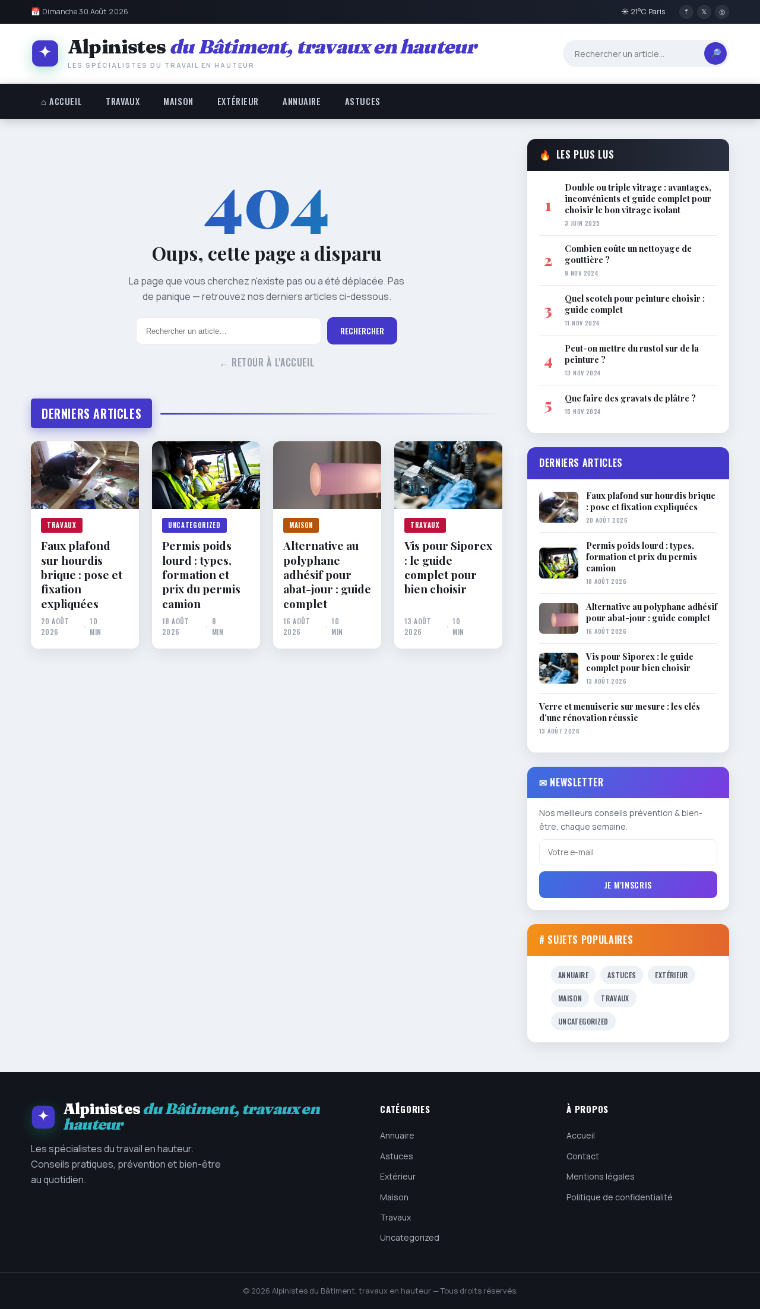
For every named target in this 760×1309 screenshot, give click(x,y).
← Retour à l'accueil (267, 362)
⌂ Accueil (61, 101)
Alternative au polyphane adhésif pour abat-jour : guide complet (327, 574)
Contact (582, 1156)
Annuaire (302, 101)
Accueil (580, 1135)
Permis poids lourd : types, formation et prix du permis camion (201, 574)
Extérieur (238, 101)
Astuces (363, 101)
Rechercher (362, 331)
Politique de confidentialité (619, 1197)
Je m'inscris (628, 884)
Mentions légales (600, 1176)
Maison (178, 101)
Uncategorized (194, 525)
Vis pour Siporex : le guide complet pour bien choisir (448, 567)
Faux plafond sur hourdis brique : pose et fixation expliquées (81, 574)
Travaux (123, 101)
